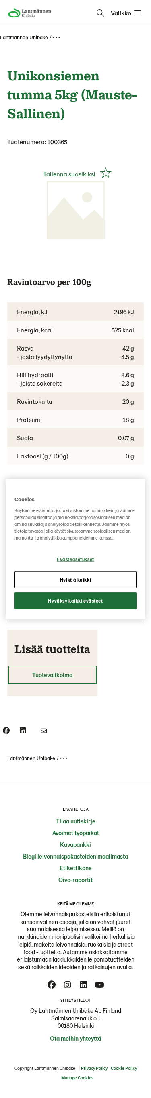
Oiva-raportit (75, 879)
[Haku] (100, 13)
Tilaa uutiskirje (75, 821)
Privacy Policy (94, 1068)
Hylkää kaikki (75, 579)
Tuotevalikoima (52, 674)
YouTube (100, 985)
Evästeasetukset (75, 559)
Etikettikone (76, 867)
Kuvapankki (75, 844)
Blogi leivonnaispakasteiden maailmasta (75, 856)
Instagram (68, 985)
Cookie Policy (124, 1068)
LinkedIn (84, 985)
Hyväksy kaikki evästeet (75, 600)
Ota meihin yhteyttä (75, 1038)
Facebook (52, 985)
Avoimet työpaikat (75, 832)
